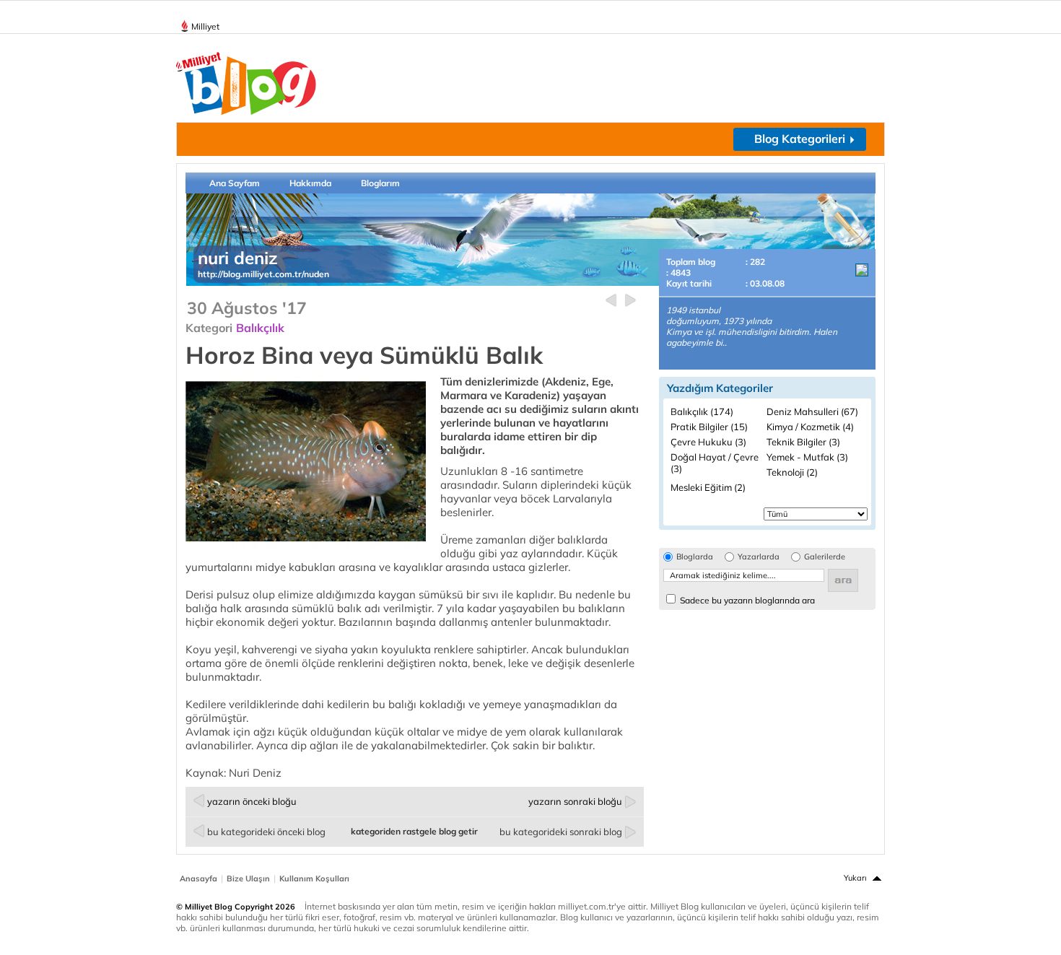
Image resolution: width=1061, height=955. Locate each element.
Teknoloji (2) (792, 472)
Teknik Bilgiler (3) (803, 442)
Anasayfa (198, 878)
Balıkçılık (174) (702, 411)
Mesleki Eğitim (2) (708, 487)
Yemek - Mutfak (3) (807, 457)
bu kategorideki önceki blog (266, 831)
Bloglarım (380, 183)
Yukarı (855, 878)
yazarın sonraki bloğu (575, 801)
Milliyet (205, 26)
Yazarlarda (759, 557)
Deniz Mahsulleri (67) (812, 411)
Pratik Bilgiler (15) (709, 426)
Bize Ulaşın (248, 878)
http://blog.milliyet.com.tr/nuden (263, 274)
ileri (630, 301)
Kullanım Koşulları (314, 878)
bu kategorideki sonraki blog (560, 831)
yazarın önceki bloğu (252, 801)
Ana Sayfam (234, 183)
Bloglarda (694, 557)
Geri (611, 301)
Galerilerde (824, 557)
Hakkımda (310, 183)
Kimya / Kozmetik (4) (810, 426)
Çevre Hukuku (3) (708, 442)
